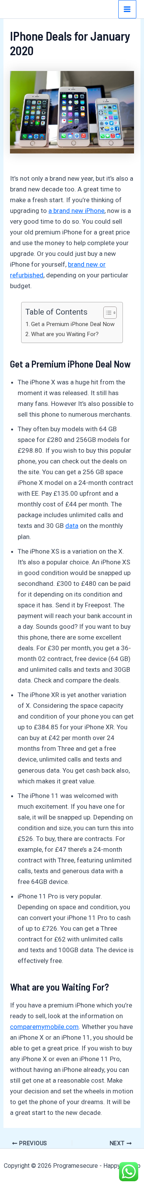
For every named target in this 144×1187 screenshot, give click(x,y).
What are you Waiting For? (65, 334)
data (71, 525)
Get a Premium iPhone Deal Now (73, 324)
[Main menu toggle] (127, 9)
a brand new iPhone (76, 210)
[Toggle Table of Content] (106, 312)
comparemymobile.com (44, 1026)
